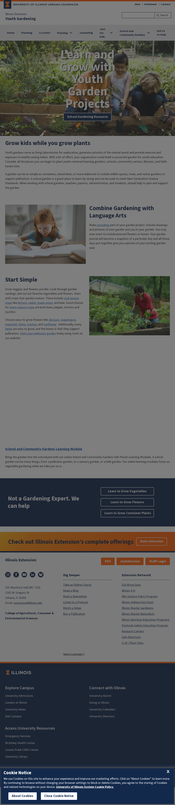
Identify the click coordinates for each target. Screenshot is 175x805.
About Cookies (22, 796)
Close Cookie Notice (59, 796)
